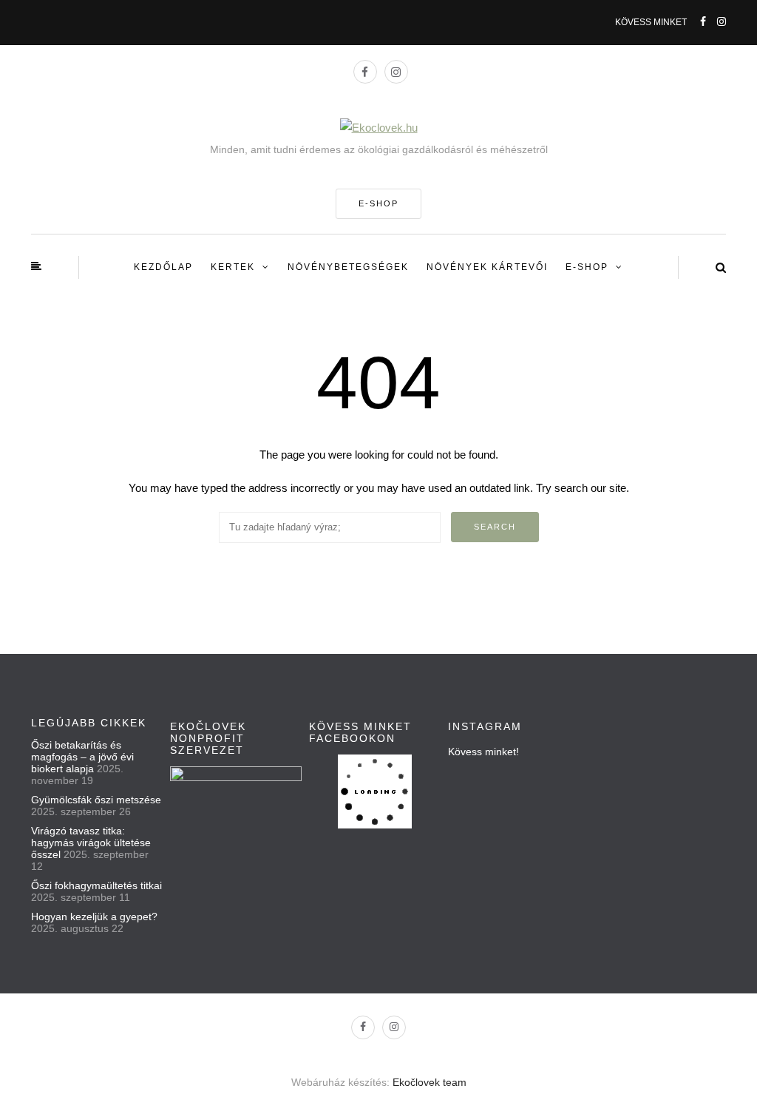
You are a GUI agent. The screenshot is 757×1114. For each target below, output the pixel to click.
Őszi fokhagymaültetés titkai (96, 885)
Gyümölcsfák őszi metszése (96, 800)
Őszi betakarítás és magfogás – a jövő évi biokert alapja (82, 756)
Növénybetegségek (348, 267)
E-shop (587, 267)
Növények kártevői (487, 267)
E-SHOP (378, 203)
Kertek (233, 267)
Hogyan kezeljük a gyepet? (94, 916)
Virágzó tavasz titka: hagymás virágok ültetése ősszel (91, 842)
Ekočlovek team (429, 1082)
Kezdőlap (163, 267)
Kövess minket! (483, 751)
